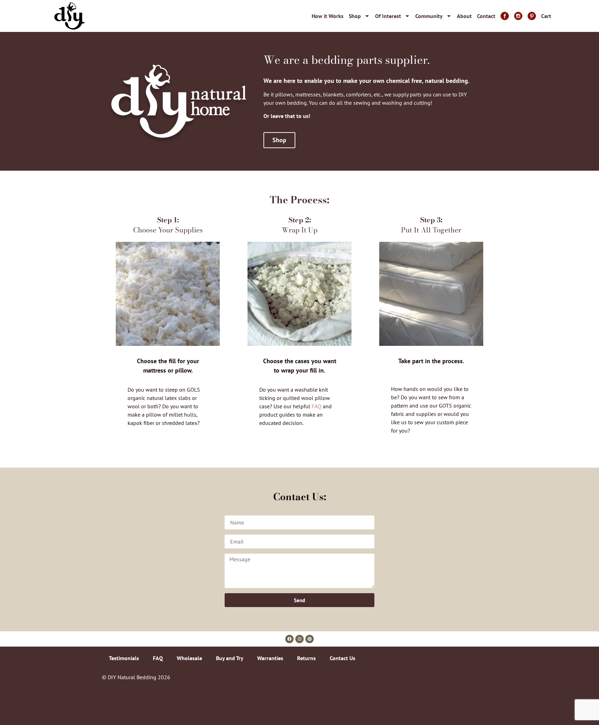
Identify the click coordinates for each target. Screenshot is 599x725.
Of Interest (388, 15)
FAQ (316, 406)
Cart (546, 15)
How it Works (328, 15)
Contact (486, 15)
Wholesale (189, 658)
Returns (306, 658)
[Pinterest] (309, 639)
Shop (355, 15)
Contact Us (342, 658)
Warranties (270, 658)
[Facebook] (289, 639)
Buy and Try (229, 658)
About (464, 15)
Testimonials (124, 658)
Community (429, 15)
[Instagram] (299, 639)
